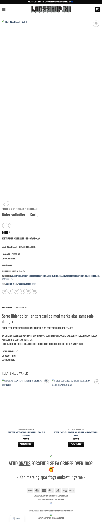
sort (29, 284)
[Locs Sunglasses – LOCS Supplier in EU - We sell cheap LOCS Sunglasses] (51, 9)
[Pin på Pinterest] (28, 291)
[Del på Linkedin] (34, 291)
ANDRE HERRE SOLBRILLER (74, 276)
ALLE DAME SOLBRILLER (19, 276)
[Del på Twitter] (16, 291)
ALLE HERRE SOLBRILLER (37, 276)
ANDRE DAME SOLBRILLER (56, 276)
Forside (5, 209)
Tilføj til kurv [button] (25, 444)
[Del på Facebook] (10, 291)
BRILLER (21, 209)
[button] (4, 9)
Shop (13, 209)
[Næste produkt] (4, 225)
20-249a (9, 284)
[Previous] (2, 415)
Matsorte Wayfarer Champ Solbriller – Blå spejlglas (26, 434)
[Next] (100, 415)
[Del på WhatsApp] (4, 291)
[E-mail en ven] (22, 291)
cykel (15, 284)
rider (24, 284)
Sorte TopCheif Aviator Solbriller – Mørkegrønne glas (76, 434)
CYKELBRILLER (32, 209)
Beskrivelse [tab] (7, 307)
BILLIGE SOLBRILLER (92, 276)
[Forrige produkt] (10, 225)
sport (34, 284)
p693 (20, 284)
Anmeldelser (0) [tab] (20, 307)
